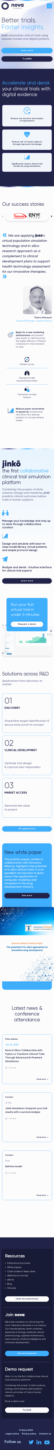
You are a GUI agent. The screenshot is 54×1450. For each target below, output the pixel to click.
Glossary (11, 1288)
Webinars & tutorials (17, 1276)
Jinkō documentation (27, 1299)
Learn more (27, 50)
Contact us (45, 1434)
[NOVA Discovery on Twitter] (31, 1442)
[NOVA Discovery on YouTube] (47, 1442)
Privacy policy (29, 1434)
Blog (9, 1284)
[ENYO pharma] (35, 215)
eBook (10, 1280)
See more (27, 896)
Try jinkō (27, 1410)
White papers (14, 1267)
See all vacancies (27, 1353)
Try (27, 59)
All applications (27, 829)
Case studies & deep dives (21, 1271)
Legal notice (12, 1434)
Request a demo (27, 624)
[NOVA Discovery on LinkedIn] (38, 1442)
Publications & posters (18, 1263)
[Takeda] (19, 215)
